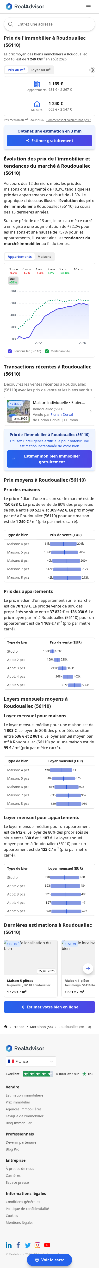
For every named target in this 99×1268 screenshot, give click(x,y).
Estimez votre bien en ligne (52, 1007)
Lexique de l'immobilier (24, 1116)
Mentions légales (19, 1222)
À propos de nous (20, 1168)
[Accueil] (6, 1026)
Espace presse (17, 1182)
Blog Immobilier (19, 1123)
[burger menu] (88, 6)
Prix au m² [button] (16, 70)
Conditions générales (23, 1201)
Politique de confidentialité (27, 1208)
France (18, 1026)
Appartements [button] (20, 256)
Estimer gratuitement (52, 140)
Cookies (12, 1215)
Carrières (13, 1175)
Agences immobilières (24, 1109)
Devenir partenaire (21, 1142)
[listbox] (49, 968)
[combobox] (49, 24)
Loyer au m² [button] (40, 70)
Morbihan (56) (41, 1026)
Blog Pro (12, 1149)
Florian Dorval (62, 414)
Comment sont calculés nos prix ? (68, 120)
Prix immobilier (18, 1102)
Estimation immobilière (24, 1095)
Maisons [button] (44, 256)
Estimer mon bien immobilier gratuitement (52, 458)
